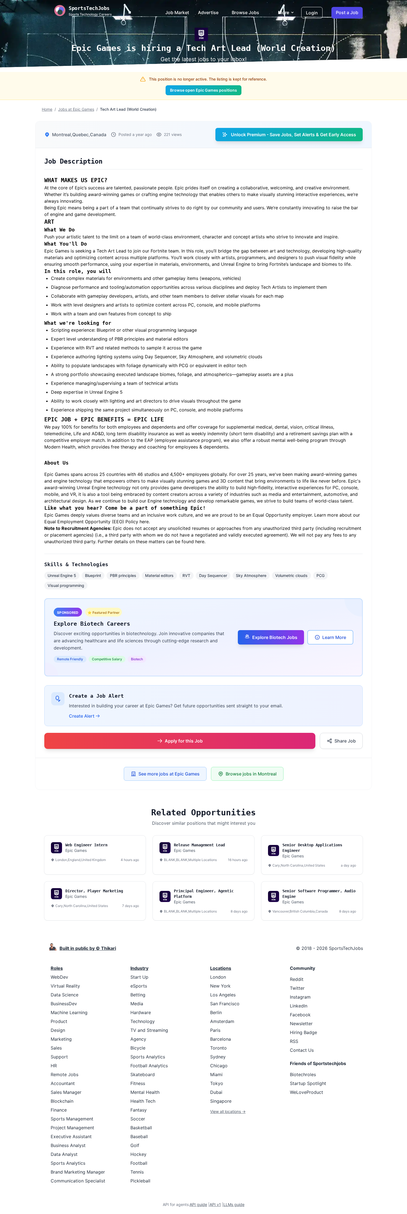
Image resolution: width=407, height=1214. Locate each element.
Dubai (216, 1092)
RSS (294, 1041)
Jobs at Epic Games (76, 109)
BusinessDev (64, 1003)
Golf (134, 1145)
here (144, 521)
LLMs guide (233, 1204)
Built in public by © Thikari (88, 948)
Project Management (72, 1127)
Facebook (300, 1014)
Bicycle (137, 1048)
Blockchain (62, 1101)
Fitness (137, 1083)
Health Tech (142, 1101)
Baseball (139, 1136)
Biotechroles (303, 1074)
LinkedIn (298, 1006)
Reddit (296, 979)
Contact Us (302, 1050)
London (218, 977)
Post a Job (347, 12)
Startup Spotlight (308, 1083)
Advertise (208, 12)
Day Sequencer (213, 575)
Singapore (220, 1101)
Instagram (300, 997)
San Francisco (224, 1003)
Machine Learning (69, 1012)
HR (54, 1065)
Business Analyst (68, 1145)
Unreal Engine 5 (62, 575)
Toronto (218, 1048)
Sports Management (72, 1119)
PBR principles (123, 575)
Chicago (219, 1065)
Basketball (141, 1127)
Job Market (177, 12)
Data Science (64, 995)
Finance (59, 1110)
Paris (215, 1030)
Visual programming (66, 585)
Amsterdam (222, 1021)
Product (59, 1021)
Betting (137, 995)
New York (220, 986)
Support (59, 1057)
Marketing (61, 1039)
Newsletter (301, 1023)
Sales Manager (66, 1092)
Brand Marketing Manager (78, 1172)
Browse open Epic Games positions (203, 90)
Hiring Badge (303, 1032)
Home (47, 109)
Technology (142, 1021)
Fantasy (138, 1110)
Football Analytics (149, 1065)
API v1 (215, 1204)
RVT (186, 575)
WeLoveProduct (306, 1092)
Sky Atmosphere (251, 575)
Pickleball (140, 1181)
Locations (220, 968)
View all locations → (228, 1111)
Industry (139, 968)
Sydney (218, 1057)
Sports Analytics (68, 1163)
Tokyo (216, 1083)
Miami (216, 1074)
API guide (198, 1204)
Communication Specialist (78, 1181)
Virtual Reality (65, 986)
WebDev (59, 977)
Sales (56, 1048)
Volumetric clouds (291, 575)
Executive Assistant (71, 1136)
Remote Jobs (64, 1074)
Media (136, 1003)
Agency (138, 1039)
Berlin (216, 1012)
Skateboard (142, 1074)
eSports (138, 986)
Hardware (140, 1012)
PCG (320, 575)
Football (138, 1163)
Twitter (297, 988)
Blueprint (93, 575)
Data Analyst (64, 1154)
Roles (57, 968)
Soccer (137, 1119)
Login (312, 13)
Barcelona (220, 1039)
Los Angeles (223, 995)
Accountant (63, 1083)
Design (58, 1030)
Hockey (138, 1154)
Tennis (137, 1172)
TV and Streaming (149, 1030)
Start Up (139, 977)
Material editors (159, 575)
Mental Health (144, 1092)
